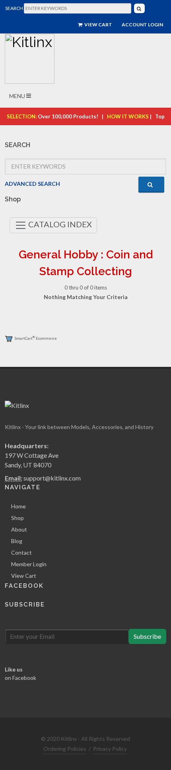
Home (18, 506)
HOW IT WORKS (128, 116)
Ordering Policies (64, 748)
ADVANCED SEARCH (32, 183)
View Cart (98, 25)
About (19, 529)
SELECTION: (22, 116)
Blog (16, 541)
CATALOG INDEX (59, 224)
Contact (21, 552)
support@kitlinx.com (52, 478)
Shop (17, 517)
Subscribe (147, 636)
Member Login (29, 564)
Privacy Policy (110, 748)
